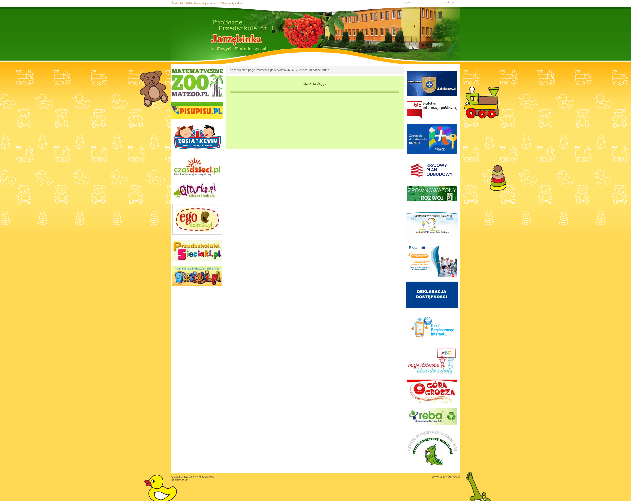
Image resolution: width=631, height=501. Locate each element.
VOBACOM (453, 476)
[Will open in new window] (197, 83)
